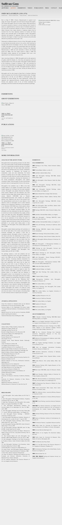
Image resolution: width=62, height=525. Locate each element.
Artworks (5, 8)
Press (47, 8)
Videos (30, 8)
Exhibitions (22, 8)
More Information (33, 15)
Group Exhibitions (13, 15)
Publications (38, 8)
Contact (54, 8)
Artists (13, 8)
